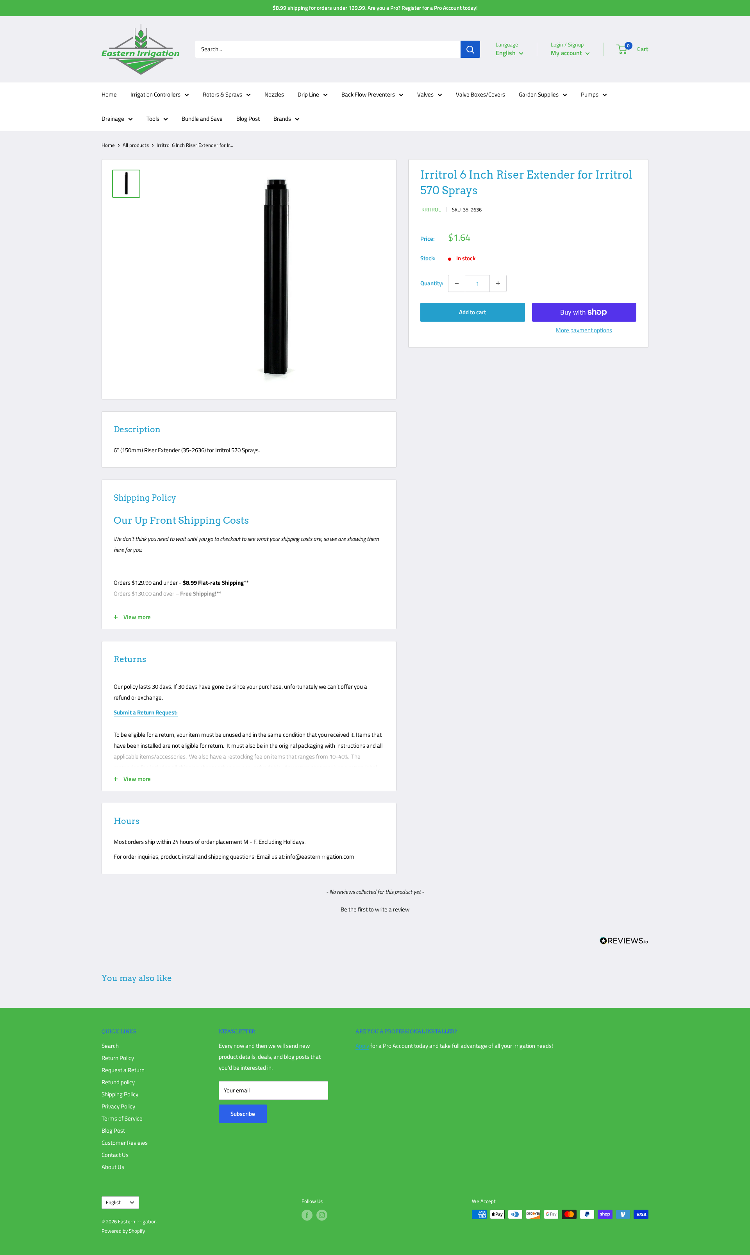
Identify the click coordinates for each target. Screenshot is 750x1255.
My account (567, 52)
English (113, 1202)
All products (136, 145)
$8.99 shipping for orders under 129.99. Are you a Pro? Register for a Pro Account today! (375, 8)
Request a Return (123, 1069)
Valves (425, 94)
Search (110, 1045)
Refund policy (118, 1082)
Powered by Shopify (123, 1231)
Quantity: (431, 283)
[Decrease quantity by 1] (456, 283)
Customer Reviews (125, 1142)
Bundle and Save (202, 118)
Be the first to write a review (375, 909)
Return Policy (118, 1057)
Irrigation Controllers (155, 94)
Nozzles (274, 94)
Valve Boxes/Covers (480, 94)
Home (109, 94)
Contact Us (115, 1154)
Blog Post (248, 118)
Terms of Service (122, 1118)
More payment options (584, 330)
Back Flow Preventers (368, 94)
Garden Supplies (539, 94)
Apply (362, 1045)
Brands (282, 118)
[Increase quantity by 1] (498, 283)
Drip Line (308, 94)
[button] (375, 908)
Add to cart (472, 312)
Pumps (589, 94)
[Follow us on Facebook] (307, 1215)
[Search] (470, 49)
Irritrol (430, 209)
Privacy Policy (118, 1106)
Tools (152, 118)
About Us (113, 1166)
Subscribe (242, 1113)
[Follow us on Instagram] (321, 1215)
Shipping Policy (120, 1094)
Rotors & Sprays (222, 94)
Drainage (113, 118)
